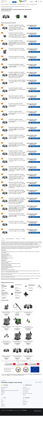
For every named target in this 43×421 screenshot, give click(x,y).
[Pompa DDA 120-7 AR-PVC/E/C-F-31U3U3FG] (4, 51)
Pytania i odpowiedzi (10, 238)
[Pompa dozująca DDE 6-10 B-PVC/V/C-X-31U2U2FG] (6, 306)
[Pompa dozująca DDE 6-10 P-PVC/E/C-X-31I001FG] (28, 306)
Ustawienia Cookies (37, 410)
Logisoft (5, 374)
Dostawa (23, 238)
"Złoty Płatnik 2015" (7, 369)
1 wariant (2, 287)
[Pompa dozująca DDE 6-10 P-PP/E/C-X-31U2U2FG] (6, 350)
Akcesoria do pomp (4, 288)
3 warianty (16, 287)
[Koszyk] (41, 2)
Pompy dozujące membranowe (5, 10)
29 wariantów (3, 294)
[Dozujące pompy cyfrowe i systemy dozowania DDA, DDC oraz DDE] (6, 16)
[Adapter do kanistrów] (26, 286)
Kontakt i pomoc (4, 0)
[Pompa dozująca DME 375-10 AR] (17, 321)
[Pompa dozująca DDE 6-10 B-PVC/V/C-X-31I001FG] (28, 336)
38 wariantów (6, 344)
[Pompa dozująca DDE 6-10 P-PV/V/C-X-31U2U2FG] (28, 350)
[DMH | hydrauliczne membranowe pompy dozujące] (28, 321)
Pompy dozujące (31, 288)
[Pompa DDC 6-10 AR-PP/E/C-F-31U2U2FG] (4, 36)
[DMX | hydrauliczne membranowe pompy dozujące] (6, 336)
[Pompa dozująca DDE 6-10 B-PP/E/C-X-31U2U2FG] (17, 350)
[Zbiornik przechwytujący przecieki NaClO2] (12, 286)
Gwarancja (18, 238)
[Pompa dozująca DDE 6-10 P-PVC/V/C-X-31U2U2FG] (6, 321)
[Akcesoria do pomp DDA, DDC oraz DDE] (39, 286)
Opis (3, 238)
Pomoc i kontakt (38, 382)
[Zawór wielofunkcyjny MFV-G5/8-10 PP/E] (26, 294)
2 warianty (17, 344)
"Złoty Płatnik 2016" (7, 371)
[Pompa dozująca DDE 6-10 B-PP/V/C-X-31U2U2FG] (17, 336)
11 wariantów (30, 287)
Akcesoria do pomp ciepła (18, 289)
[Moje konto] (38, 2)
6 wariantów (17, 294)
